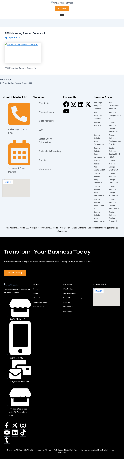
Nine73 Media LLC (21, 228)
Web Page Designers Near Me (98, 106)
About (35, 293)
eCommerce (68, 307)
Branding (66, 302)
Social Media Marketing (72, 298)
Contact (36, 298)
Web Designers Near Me (98, 115)
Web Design (68, 289)
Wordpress (67, 311)
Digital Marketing (69, 293)
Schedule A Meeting (41, 302)
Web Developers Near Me (114, 106)
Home (35, 289)
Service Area (38, 307)
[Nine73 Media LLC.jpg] (62, 2)
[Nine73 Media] (11, 285)
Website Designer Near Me (115, 115)
